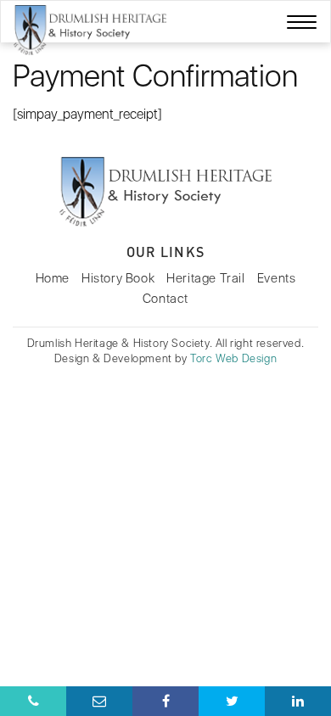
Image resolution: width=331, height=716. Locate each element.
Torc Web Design (233, 358)
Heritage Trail (205, 278)
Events (276, 278)
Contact (165, 298)
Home (53, 278)
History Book (117, 278)
